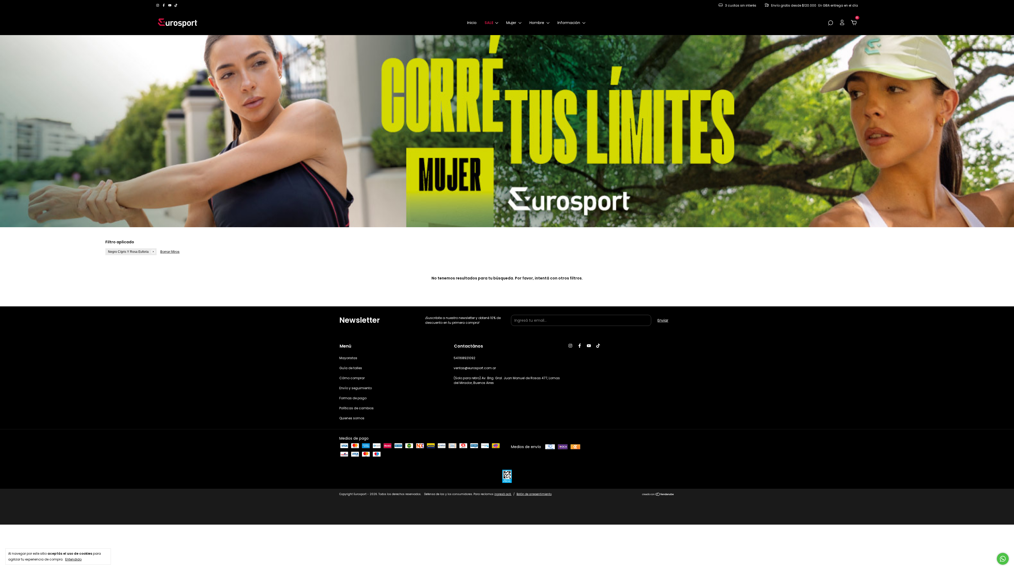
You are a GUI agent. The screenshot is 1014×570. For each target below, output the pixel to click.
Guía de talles (350, 368)
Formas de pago (353, 398)
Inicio (472, 22)
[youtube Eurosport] (170, 5)
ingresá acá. (502, 494)
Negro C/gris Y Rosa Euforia (128, 252)
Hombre (537, 22)
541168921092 (464, 358)
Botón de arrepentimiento (534, 494)
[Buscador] (830, 23)
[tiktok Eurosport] (175, 5)
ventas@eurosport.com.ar (475, 368)
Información (569, 22)
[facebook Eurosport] (164, 5)
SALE (489, 22)
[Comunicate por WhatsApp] (1003, 559)
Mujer (511, 22)
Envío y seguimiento (355, 388)
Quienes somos (351, 418)
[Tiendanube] (658, 494)
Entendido (73, 559)
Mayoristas (348, 358)
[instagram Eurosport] (158, 5)
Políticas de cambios (356, 408)
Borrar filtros (170, 251)
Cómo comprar (352, 378)
